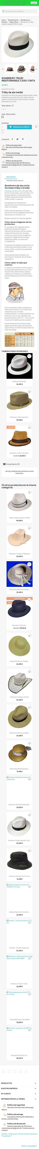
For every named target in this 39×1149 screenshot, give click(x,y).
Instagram (26, 1071)
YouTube (15, 1071)
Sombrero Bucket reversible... (19, 805)
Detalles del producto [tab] (15, 180)
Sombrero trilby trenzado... (19, 453)
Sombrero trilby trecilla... (19, 984)
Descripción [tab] (11, 177)
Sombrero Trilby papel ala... (19, 417)
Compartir (12, 139)
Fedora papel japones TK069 (19, 518)
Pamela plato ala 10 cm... (19, 1055)
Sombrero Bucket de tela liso (19, 876)
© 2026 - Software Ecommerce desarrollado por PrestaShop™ (19, 1135)
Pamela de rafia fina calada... (19, 589)
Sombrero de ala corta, (13, 191)
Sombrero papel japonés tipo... (19, 840)
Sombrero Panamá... (19, 381)
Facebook (3, 1071)
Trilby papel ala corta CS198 (19, 1020)
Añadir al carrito (19, 127)
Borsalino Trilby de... (19, 625)
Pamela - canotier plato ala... (19, 948)
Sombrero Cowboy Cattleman (19, 554)
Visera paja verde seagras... (19, 769)
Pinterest (23, 139)
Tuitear (17, 139)
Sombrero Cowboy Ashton (19, 697)
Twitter (9, 1071)
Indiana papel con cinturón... (19, 912)
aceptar (33, 3)
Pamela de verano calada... (19, 661)
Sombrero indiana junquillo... (19, 733)
